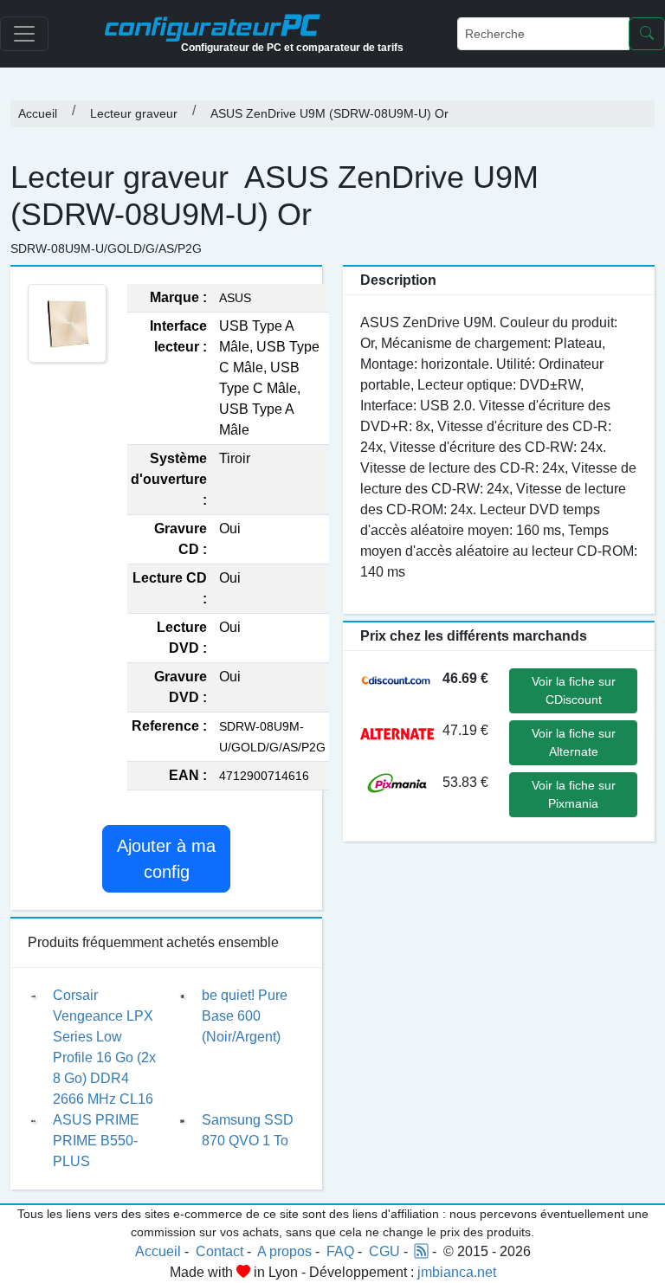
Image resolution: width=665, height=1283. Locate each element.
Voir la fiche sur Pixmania (574, 794)
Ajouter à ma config (166, 858)
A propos (284, 1251)
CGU (384, 1251)
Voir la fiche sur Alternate (574, 742)
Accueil (37, 113)
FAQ (340, 1251)
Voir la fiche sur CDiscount (574, 690)
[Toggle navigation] (24, 33)
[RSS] (422, 1251)
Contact (219, 1251)
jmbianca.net (456, 1272)
